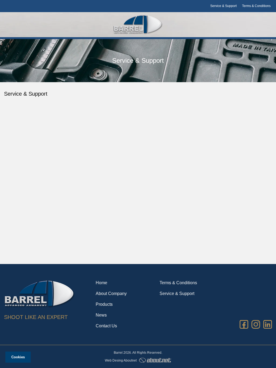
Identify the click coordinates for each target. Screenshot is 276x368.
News (101, 315)
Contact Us (106, 326)
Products (104, 304)
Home (101, 282)
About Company (111, 293)
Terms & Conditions (256, 6)
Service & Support (223, 6)
